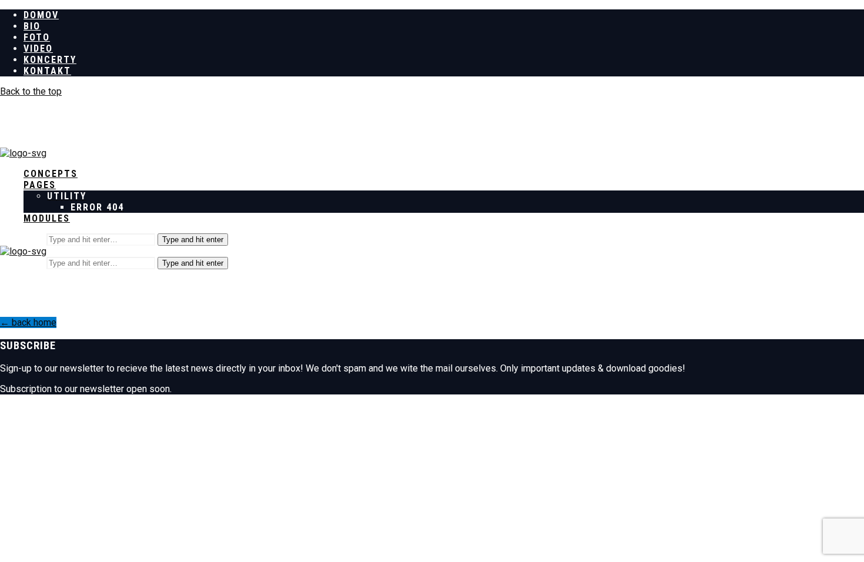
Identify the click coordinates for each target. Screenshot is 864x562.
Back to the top (31, 91)
